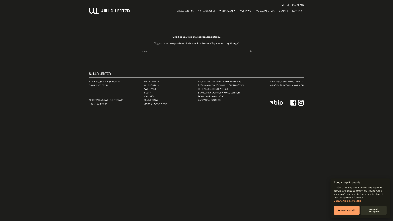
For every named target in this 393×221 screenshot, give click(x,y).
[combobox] (193, 51)
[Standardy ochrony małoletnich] (221, 93)
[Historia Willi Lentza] (155, 82)
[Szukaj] (288, 5)
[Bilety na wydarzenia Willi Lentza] (155, 93)
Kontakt (298, 11)
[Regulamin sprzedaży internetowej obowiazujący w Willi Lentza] (221, 82)
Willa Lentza (185, 11)
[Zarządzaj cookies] (221, 100)
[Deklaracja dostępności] (221, 89)
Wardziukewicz (293, 81)
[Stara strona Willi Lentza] (155, 104)
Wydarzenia (227, 11)
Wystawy (245, 11)
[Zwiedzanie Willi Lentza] (155, 89)
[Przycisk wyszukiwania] (251, 51)
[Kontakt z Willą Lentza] (155, 96)
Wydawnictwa (265, 11)
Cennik (283, 11)
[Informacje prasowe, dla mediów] (155, 100)
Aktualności (206, 11)
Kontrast (283, 5)
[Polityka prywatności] (221, 96)
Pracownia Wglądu (292, 85)
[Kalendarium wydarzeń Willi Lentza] (155, 85)
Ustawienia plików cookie (347, 201)
